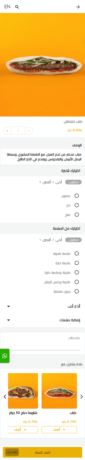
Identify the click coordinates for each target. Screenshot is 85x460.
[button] (42, 170)
